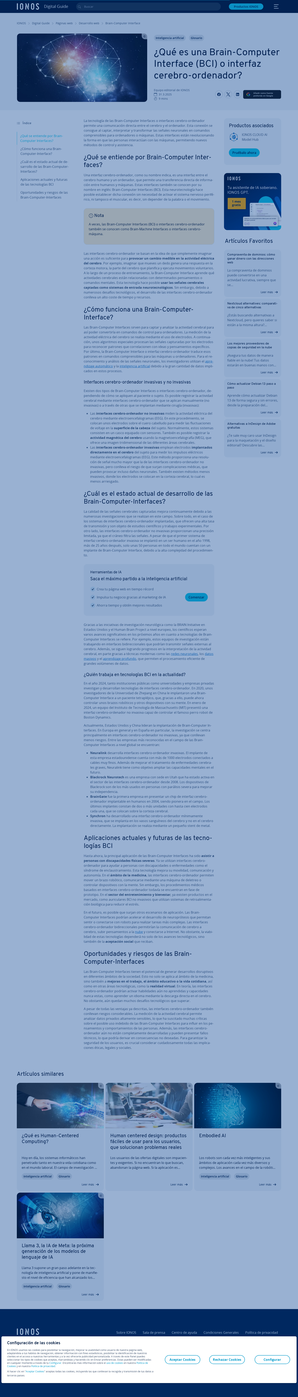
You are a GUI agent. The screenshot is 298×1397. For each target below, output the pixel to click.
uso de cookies (114, 1363)
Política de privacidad (43, 1366)
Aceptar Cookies (35, 1371)
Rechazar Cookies (227, 1359)
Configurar (55, 1363)
